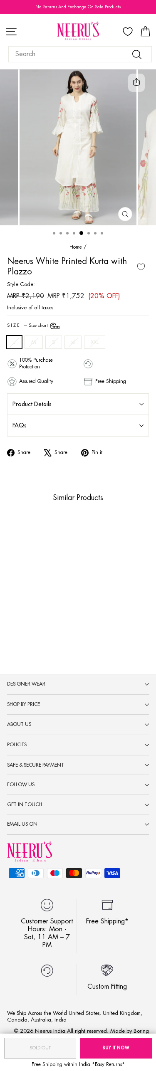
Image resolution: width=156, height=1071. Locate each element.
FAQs (19, 425)
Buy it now (115, 1048)
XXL (95, 342)
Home (75, 246)
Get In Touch (24, 804)
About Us (19, 724)
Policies (17, 744)
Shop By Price (23, 704)
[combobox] (80, 54)
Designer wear (26, 683)
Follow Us (21, 784)
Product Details (32, 404)
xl (73, 342)
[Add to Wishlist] (141, 267)
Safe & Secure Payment (35, 765)
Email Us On (22, 824)
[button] (17, 591)
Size (28, 325)
